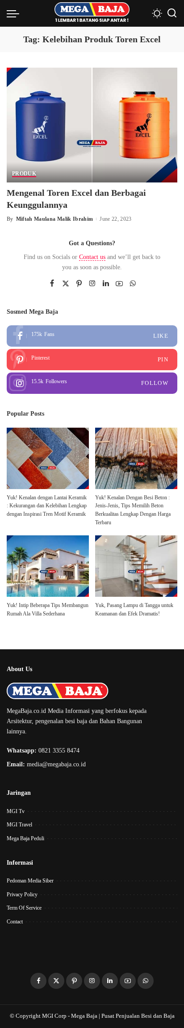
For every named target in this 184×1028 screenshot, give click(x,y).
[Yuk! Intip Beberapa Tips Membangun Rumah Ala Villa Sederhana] (48, 566)
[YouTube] (119, 284)
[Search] (172, 13)
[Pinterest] (79, 284)
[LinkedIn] (106, 284)
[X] (65, 284)
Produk (24, 174)
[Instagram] (92, 284)
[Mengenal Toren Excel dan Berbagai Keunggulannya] (92, 124)
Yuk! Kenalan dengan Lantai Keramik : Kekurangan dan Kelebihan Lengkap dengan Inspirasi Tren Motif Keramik (47, 505)
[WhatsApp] (132, 284)
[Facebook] (52, 284)
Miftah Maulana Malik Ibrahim (54, 219)
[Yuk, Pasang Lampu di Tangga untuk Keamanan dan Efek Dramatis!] (136, 566)
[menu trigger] (15, 13)
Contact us (92, 257)
